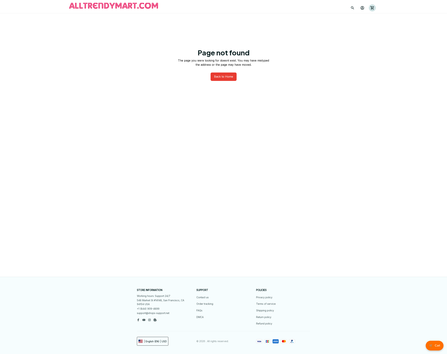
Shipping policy (265, 310)
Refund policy (264, 323)
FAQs (199, 310)
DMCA (200, 317)
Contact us (202, 297)
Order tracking (204, 303)
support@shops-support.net (153, 313)
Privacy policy (264, 297)
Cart (434, 345)
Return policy (263, 317)
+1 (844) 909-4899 (148, 308)
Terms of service (266, 303)
